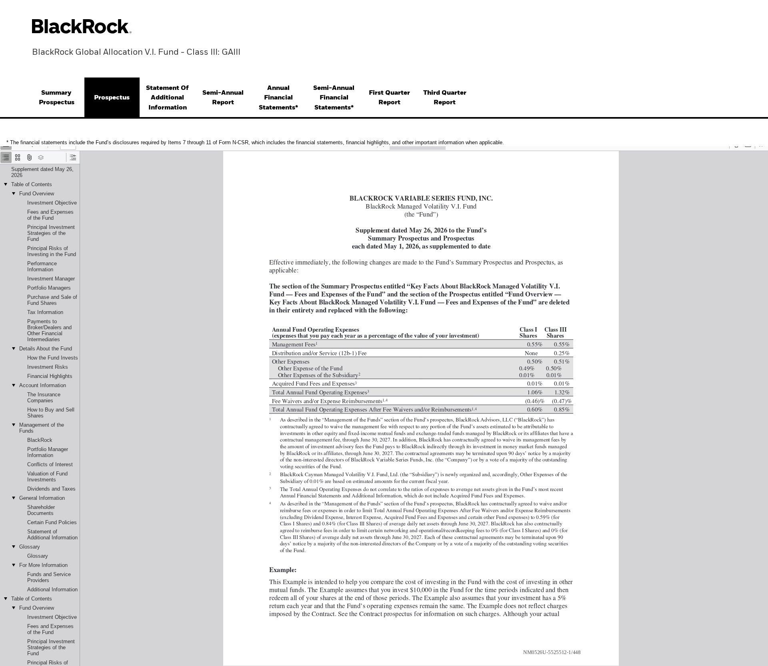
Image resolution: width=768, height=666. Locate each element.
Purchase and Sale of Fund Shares (52, 300)
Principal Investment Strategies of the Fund (51, 233)
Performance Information (42, 266)
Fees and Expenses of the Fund (50, 215)
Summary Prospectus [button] (56, 97)
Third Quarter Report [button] (444, 97)
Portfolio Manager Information (47, 452)
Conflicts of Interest (50, 464)
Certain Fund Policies (52, 522)
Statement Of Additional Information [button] (167, 98)
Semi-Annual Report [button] (223, 97)
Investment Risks (47, 367)
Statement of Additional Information (52, 535)
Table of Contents (31, 184)
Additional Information (52, 589)
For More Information (43, 565)
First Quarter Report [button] (389, 97)
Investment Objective (52, 203)
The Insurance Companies (43, 398)
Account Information (42, 385)
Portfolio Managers (49, 288)
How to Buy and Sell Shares (50, 413)
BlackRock (39, 440)
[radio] (6, 157)
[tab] (56, 98)
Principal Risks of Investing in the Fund (51, 251)
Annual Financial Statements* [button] (278, 98)
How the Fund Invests (52, 358)
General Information (42, 498)
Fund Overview (36, 194)
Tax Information (45, 312)
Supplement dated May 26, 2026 (42, 172)
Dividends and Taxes (51, 489)
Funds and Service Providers (49, 577)
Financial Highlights (49, 376)
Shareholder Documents (41, 510)
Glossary (29, 547)
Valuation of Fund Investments (47, 477)
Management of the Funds (41, 428)
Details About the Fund (45, 349)
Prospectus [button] (112, 97)
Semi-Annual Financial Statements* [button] (333, 98)
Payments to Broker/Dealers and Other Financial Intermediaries (49, 330)
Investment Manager (51, 279)
